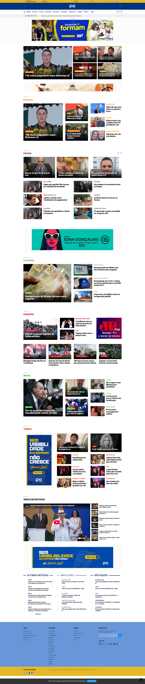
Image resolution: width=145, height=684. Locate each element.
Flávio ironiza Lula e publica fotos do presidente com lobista (113, 124)
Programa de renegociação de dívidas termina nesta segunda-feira (40, 596)
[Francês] (30, 673)
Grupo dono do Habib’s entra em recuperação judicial (107, 295)
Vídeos (86, 12)
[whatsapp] (117, 1)
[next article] (118, 15)
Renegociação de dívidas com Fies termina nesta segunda (106, 269)
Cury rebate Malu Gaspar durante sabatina (72, 603)
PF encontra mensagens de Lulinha (112, 412)
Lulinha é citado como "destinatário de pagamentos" (56, 199)
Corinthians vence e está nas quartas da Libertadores (83, 323)
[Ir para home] (24, 12)
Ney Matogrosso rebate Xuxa (79, 459)
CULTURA (51, 657)
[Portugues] (24, 673)
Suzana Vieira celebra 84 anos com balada (79, 471)
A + (91, 1)
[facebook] (108, 1)
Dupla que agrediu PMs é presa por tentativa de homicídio (56, 185)
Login (76, 1)
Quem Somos (27, 631)
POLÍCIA (41, 12)
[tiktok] (112, 1)
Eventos (76, 631)
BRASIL (51, 653)
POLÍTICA (35, 12)
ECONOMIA (64, 12)
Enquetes (76, 635)
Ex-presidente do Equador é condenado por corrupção (107, 603)
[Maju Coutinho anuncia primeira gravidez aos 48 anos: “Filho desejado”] (64, 483)
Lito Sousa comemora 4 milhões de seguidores (106, 596)
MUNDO (51, 664)
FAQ (75, 640)
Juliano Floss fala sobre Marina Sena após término (114, 460)
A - (93, 1)
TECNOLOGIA (72, 12)
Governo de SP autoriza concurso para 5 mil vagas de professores (40, 582)
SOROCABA (52, 631)
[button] (25, 6)
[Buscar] (121, 6)
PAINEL (50, 661)
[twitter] (110, 1)
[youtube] (115, 1)
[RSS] (117, 644)
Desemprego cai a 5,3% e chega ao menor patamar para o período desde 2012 (107, 283)
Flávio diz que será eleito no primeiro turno (113, 109)
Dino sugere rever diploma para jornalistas (113, 385)
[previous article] (121, 15)
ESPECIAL (51, 633)
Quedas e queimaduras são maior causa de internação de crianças (38, 589)
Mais (92, 12)
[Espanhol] (27, 673)
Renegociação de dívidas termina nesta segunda (107, 609)
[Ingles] (33, 673)
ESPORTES (56, 12)
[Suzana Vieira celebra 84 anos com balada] (64, 471)
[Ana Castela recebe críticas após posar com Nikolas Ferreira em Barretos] (98, 483)
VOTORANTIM (52, 635)
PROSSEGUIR (92, 681)
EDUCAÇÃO (48, 12)
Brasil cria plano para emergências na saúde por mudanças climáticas (39, 609)
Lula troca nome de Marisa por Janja (73, 588)
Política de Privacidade (29, 635)
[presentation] (118, 153)
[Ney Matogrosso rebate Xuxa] (64, 459)
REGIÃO (28, 12)
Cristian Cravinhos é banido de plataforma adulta (71, 596)
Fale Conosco (26, 637)
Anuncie (44, 1)
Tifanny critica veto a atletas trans (83, 334)
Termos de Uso (27, 633)
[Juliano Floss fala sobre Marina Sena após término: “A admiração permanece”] (98, 459)
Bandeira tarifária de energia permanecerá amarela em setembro (61, 16)
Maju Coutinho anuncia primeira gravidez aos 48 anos (79, 484)
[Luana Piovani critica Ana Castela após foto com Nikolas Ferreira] (98, 471)
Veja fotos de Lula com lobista (113, 135)
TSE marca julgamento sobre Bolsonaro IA (74, 609)
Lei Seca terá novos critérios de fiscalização (113, 398)
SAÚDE (50, 644)
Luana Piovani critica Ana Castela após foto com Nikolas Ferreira (113, 472)
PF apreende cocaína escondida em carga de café (107, 212)
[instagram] (106, 1)
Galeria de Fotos (78, 633)
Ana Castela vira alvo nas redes (112, 482)
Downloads (77, 637)
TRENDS (79, 12)
